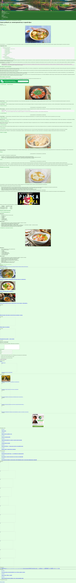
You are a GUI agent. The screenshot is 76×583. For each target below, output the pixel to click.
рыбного (41, 568)
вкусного (8, 568)
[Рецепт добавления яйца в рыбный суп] (7, 289)
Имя (1, 350)
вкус (2, 264)
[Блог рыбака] (4, 7)
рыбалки (38, 568)
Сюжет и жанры (5, 54)
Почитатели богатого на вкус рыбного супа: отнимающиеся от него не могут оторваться (18, 110)
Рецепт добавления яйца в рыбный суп (6, 291)
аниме (1, 264)
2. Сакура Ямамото (7, 49)
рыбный (8, 264)
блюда (3, 568)
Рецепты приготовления (6, 57)
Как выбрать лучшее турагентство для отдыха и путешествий (10, 389)
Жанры (6, 55)
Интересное (4, 16)
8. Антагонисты (7, 53)
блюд (1, 568)
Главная (1, 20)
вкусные (10, 568)
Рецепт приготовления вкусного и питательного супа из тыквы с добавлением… (14, 303)
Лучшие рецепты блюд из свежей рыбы (7, 372)
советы (57, 568)
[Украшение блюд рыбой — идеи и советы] (7, 337)
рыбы (52, 568)
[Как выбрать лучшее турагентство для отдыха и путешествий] (6, 388)
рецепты (33, 568)
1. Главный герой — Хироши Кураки (10, 48)
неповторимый (5, 264)
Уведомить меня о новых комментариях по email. (7, 356)
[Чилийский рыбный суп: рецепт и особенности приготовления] (6, 487)
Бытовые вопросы (5, 17)
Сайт (0, 353)
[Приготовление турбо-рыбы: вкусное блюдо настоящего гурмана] (7, 313)
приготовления (25, 568)
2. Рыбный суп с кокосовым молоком (10, 58)
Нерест (3, 14)
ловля (13, 568)
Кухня (3, 15)
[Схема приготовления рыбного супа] (7, 557)
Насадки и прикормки (5, 13)
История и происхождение (6, 47)
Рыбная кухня (4, 20)
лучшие (15, 568)
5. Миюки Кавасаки (7, 51)
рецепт (30, 568)
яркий (10, 264)
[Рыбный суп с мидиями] (4, 470)
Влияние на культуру (6, 56)
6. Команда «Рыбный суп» (8, 52)
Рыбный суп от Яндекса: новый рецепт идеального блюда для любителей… (13, 279)
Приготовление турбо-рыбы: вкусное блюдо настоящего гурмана (11, 315)
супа (59, 568)
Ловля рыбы (4, 12)
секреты (54, 568)
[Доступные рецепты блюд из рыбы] (7, 566)
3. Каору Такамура (7, 50)
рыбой (49, 568)
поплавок (19, 568)
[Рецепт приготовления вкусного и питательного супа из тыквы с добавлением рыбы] (7, 301)
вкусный (12, 568)
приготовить (21, 568)
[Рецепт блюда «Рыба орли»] (7, 522)
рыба (36, 568)
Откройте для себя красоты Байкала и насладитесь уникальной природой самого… (13, 404)
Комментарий (2, 349)
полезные (17, 568)
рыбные (43, 568)
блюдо (6, 568)
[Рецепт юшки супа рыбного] (7, 325)
